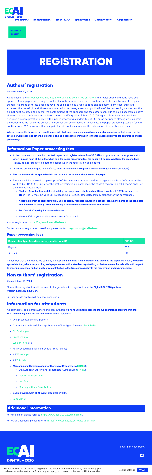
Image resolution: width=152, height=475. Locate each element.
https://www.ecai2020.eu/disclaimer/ (61, 414)
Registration (41, 19)
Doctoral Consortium (31, 375)
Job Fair (23, 381)
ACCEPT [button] (143, 470)
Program (20, 19)
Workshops (22, 354)
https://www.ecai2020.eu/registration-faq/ (71, 420)
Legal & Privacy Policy (132, 446)
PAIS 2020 (90, 325)
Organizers (124, 19)
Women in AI (20, 342)
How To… (61, 19)
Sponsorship (82, 19)
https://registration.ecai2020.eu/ (48, 222)
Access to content (16, 32)
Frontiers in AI (20, 337)
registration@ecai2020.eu (83, 228)
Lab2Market (19, 398)
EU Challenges (21, 331)
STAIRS (81, 369)
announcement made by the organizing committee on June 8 (61, 97)
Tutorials (21, 360)
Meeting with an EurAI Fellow (35, 387)
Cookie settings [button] (127, 470)
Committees (102, 19)
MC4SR (81, 366)
